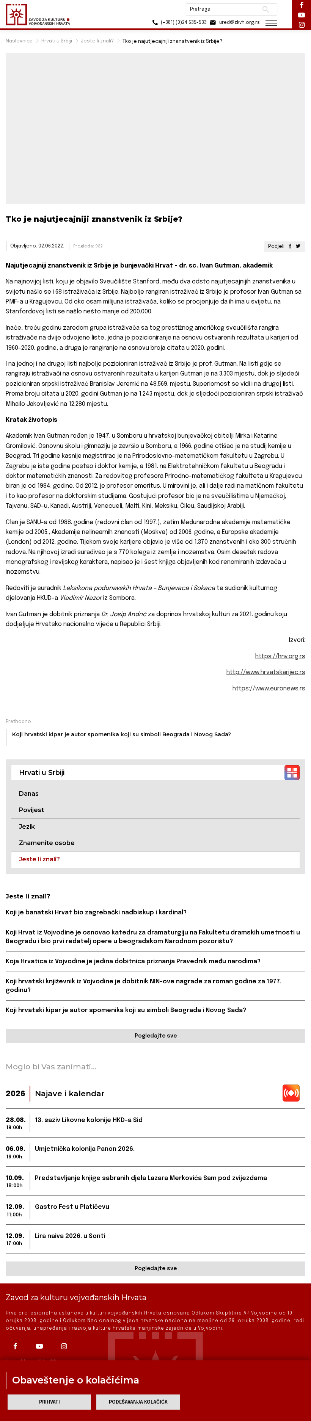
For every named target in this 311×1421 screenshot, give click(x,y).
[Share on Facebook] (290, 246)
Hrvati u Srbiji (56, 41)
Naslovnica (19, 41)
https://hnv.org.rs (280, 656)
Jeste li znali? (97, 41)
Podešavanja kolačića (138, 1402)
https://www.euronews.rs (268, 688)
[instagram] (65, 1346)
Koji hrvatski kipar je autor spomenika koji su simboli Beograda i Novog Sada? (126, 1010)
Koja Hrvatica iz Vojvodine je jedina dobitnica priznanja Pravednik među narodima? (133, 961)
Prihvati (49, 1402)
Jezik (27, 826)
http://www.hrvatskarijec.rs (265, 672)
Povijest (31, 810)
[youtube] (41, 1346)
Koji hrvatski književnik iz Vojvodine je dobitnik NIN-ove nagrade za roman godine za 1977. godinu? (143, 985)
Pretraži (266, 9)
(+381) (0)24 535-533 (183, 22)
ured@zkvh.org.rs (239, 22)
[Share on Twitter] (298, 246)
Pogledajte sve (156, 1036)
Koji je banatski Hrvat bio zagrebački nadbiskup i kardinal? (96, 912)
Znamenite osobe (47, 843)
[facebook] (17, 1346)
